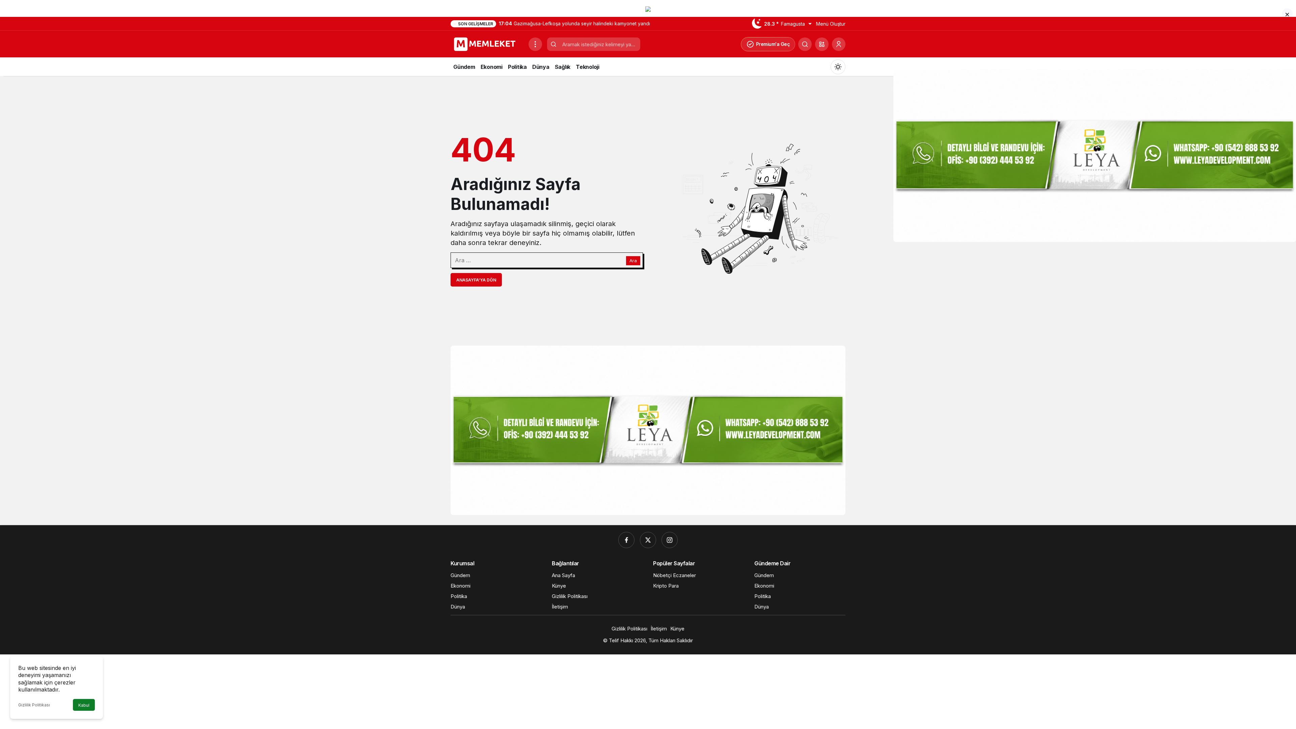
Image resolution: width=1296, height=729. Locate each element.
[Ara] (805, 44)
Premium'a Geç (773, 44)
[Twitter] (648, 540)
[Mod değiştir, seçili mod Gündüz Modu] (838, 66)
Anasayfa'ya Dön (476, 279)
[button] (822, 44)
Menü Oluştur (830, 24)
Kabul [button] (83, 705)
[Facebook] (626, 540)
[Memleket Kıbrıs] (487, 43)
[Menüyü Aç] (535, 44)
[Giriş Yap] (838, 44)
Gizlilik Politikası (34, 704)
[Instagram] (670, 540)
